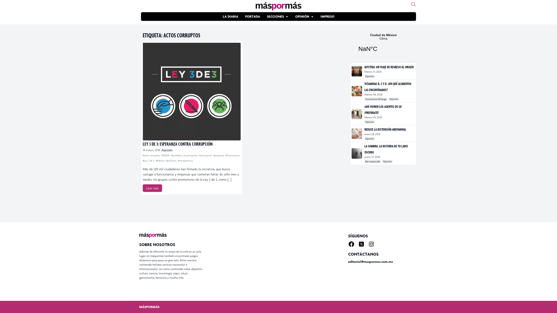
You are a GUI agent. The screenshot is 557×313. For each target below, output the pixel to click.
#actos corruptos (152, 155)
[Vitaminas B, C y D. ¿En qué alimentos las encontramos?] (357, 91)
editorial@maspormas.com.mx (370, 262)
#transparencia (185, 160)
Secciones (275, 16)
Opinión (302, 16)
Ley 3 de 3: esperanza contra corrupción (178, 144)
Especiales (167, 150)
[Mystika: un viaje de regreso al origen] (357, 71)
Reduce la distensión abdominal (385, 129)
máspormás (149, 307)
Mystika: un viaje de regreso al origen (389, 67)
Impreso (327, 16)
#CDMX (166, 155)
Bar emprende (373, 161)
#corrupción (206, 155)
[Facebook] (351, 244)
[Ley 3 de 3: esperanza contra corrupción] (192, 91)
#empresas (219, 155)
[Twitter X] (361, 244)
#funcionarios (233, 155)
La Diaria (230, 16)
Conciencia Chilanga (376, 99)
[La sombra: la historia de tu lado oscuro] (357, 153)
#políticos (171, 160)
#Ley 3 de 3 (149, 160)
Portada (252, 16)
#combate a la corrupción (184, 155)
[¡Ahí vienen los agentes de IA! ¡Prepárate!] (357, 114)
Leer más (152, 188)
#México (160, 160)
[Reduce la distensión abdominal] (357, 133)
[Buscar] (413, 4)
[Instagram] (371, 244)
